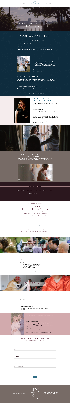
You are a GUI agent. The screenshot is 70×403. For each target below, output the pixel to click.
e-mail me (30, 271)
